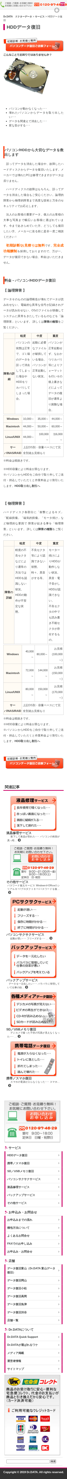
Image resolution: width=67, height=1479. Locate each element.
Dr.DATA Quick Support (22, 1336)
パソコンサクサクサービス (25, 934)
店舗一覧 (12, 1320)
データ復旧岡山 (17, 1280)
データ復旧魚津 (17, 1304)
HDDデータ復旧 (17, 1155)
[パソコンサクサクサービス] (50, 938)
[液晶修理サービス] (19, 840)
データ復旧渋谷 (17, 1312)
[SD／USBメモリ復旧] (19, 1036)
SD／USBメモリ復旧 (21, 1029)
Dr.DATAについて (21, 1329)
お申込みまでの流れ (19, 1219)
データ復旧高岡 (17, 1296)
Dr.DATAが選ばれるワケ (22, 1344)
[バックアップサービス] (26, 987)
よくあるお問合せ (18, 1235)
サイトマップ (15, 1368)
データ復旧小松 (17, 1288)
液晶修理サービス (19, 833)
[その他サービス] (9, 892)
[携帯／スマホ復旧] (9, 1085)
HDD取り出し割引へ (27, 485)
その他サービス (17, 882)
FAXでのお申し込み (19, 1243)
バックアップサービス (22, 980)
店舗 (12, 1261)
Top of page (57, 10)
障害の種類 (51, 321)
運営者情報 (14, 1360)
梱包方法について (18, 1227)
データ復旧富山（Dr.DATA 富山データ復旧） (31, 1270)
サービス (15, 1148)
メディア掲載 (15, 1353)
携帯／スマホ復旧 (19, 1078)
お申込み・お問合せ (23, 1212)
